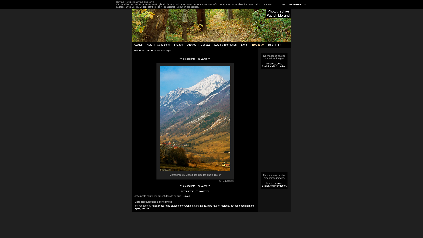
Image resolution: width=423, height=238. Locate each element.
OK (283, 4)
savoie (145, 208)
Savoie (186, 196)
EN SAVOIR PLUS (297, 4)
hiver (154, 205)
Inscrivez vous (274, 63)
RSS (270, 44)
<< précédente (187, 59)
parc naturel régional (218, 205)
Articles (191, 44)
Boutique (258, 44)
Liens (244, 44)
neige (203, 205)
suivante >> (204, 59)
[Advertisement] (274, 121)
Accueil (138, 44)
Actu (149, 44)
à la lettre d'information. (274, 66)
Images (178, 44)
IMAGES (137, 51)
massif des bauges (168, 205)
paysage (235, 205)
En (279, 44)
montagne (185, 205)
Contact (205, 44)
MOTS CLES (147, 51)
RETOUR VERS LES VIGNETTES (195, 191)
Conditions (163, 44)
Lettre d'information (225, 44)
